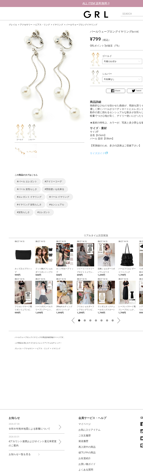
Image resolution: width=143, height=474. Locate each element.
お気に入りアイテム (89, 429)
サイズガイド (97, 153)
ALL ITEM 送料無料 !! (96, 3)
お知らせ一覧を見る (20, 454)
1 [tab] (79, 320)
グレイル (13, 24)
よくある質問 (85, 469)
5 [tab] (101, 320)
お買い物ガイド (87, 464)
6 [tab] (107, 320)
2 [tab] (85, 320)
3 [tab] (90, 320)
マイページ (84, 424)
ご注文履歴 (84, 435)
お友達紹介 (84, 458)
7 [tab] (113, 320)
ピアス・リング (42, 24)
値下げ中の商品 (87, 452)
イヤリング (58, 24)
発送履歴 (83, 441)
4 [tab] (96, 320)
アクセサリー (26, 24)
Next (118, 320)
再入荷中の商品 (87, 446)
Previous (73, 320)
